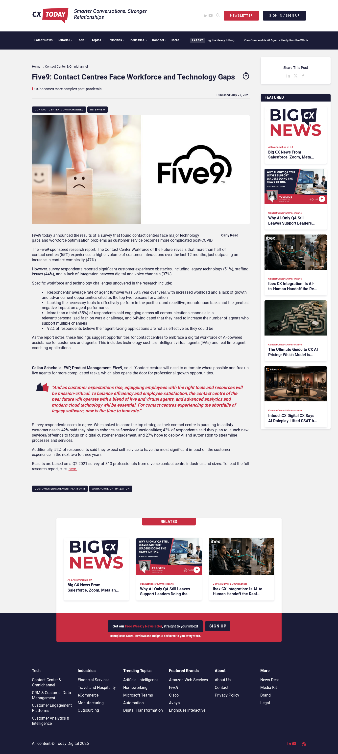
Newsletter (241, 15)
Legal (265, 703)
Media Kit (268, 687)
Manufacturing (91, 703)
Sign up (217, 626)
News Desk (270, 679)
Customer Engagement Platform (60, 488)
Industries (138, 40)
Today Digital (67, 743)
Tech (82, 40)
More (176, 40)
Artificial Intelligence (140, 679)
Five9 (173, 687)
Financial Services (93, 679)
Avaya (174, 703)
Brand (265, 695)
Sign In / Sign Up (284, 15)
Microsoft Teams (138, 695)
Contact (221, 687)
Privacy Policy (227, 695)
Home (36, 66)
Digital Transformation (143, 710)
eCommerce (88, 695)
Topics (98, 40)
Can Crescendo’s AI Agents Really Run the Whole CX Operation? (270, 40)
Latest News (43, 40)
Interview (97, 109)
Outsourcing (88, 710)
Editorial (65, 40)
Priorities (116, 40)
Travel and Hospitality (97, 687)
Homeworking (135, 687)
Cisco (174, 695)
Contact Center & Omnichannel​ (59, 109)
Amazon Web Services (188, 679)
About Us (223, 679)
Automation (133, 703)
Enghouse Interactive (187, 710)
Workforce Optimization (111, 488)
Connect (159, 40)
